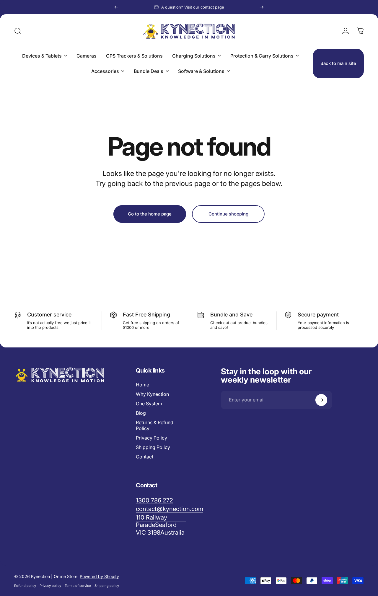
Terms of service (78, 586)
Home (142, 385)
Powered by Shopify (99, 576)
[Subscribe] (321, 400)
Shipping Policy (153, 447)
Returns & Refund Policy (154, 425)
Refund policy (25, 586)
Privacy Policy (151, 438)
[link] (161, 525)
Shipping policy (106, 586)
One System (149, 403)
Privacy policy (50, 586)
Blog (141, 413)
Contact (144, 457)
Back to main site (338, 63)
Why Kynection (152, 394)
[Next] (261, 7)
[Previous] (116, 7)
